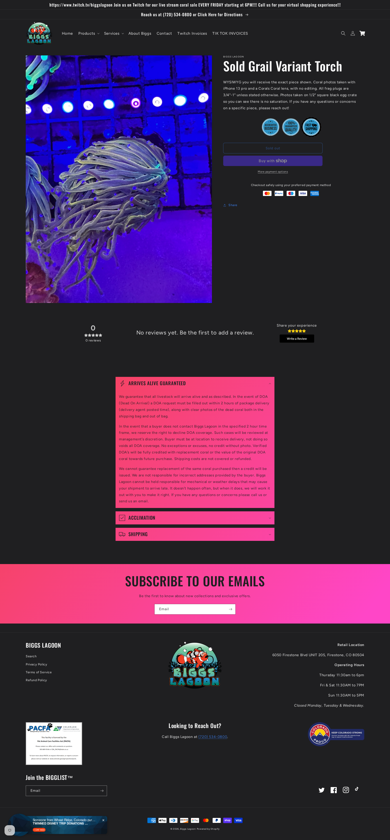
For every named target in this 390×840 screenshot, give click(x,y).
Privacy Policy (36, 664)
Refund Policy (36, 680)
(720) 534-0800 (212, 737)
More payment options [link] (273, 171)
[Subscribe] (230, 609)
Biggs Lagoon (188, 828)
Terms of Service (39, 672)
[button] (88, 33)
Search (31, 656)
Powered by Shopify (208, 828)
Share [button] (232, 205)
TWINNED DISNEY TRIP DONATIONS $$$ (61, 812)
